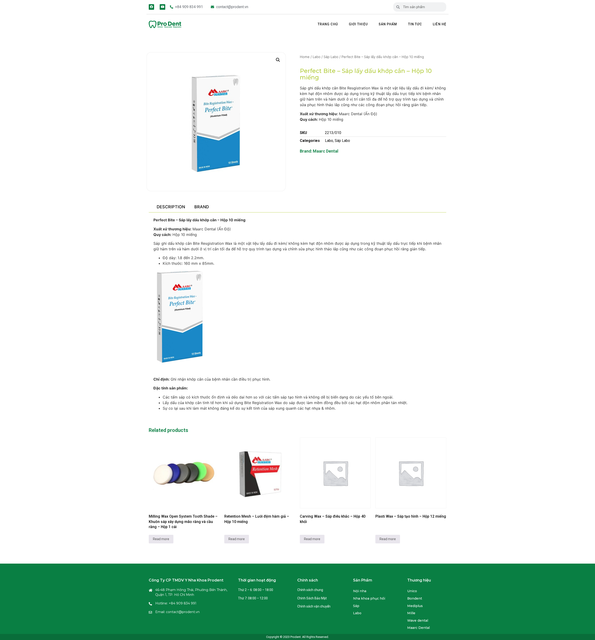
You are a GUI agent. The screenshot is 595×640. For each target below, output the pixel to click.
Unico (412, 591)
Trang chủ (328, 24)
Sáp (356, 606)
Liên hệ (439, 24)
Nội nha (359, 591)
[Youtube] (162, 7)
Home (305, 57)
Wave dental (417, 620)
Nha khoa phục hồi (369, 598)
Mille (411, 613)
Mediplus (415, 606)
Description (171, 206)
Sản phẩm (388, 24)
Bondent (414, 598)
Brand (201, 206)
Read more (161, 539)
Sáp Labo (331, 57)
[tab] (170, 206)
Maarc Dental (325, 151)
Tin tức (415, 24)
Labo (317, 57)
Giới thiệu (358, 24)
